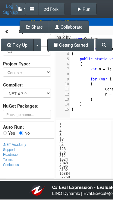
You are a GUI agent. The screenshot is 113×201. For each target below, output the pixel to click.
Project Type (16, 64)
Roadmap (10, 154)
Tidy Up (19, 45)
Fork (53, 9)
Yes (11, 133)
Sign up (10, 12)
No (26, 133)
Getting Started (73, 45)
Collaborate (71, 27)
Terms (8, 159)
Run (85, 9)
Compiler (12, 85)
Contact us (11, 164)
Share (36, 27)
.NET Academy (14, 144)
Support (9, 149)
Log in (12, 6)
